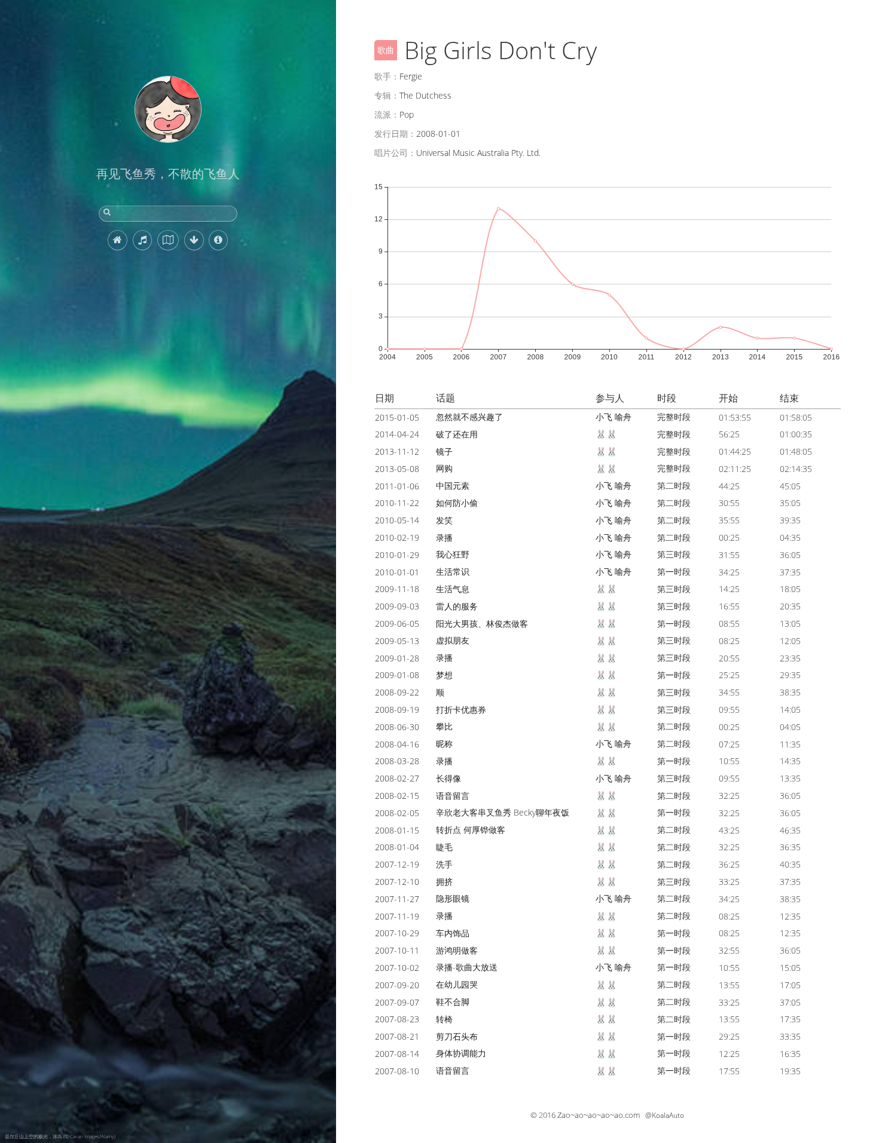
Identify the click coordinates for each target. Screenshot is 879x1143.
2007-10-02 (397, 967)
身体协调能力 (461, 1053)
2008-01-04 (397, 847)
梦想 (444, 675)
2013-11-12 (397, 451)
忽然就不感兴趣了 (469, 416)
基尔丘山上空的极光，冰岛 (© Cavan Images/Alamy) (60, 1136)
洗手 (444, 864)
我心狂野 (452, 554)
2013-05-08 (397, 468)
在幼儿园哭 (457, 984)
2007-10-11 (397, 950)
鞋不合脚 (452, 1001)
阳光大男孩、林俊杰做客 (482, 623)
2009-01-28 (397, 658)
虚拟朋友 (452, 640)
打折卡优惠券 (461, 709)
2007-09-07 (397, 1002)
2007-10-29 (397, 933)
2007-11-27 (397, 899)
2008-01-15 (397, 830)
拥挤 (444, 881)
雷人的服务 (457, 606)
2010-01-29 (397, 554)
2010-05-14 (397, 520)
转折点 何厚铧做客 (470, 829)
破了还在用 (457, 434)
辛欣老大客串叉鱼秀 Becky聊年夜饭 (502, 812)
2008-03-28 (397, 761)
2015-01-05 (397, 417)
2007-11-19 (397, 916)
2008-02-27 (397, 778)
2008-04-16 (397, 744)
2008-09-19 (397, 709)
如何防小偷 (457, 502)
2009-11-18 (397, 589)
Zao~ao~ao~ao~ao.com (598, 1115)
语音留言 (452, 795)
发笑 (444, 520)
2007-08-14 (397, 1053)
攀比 (444, 726)
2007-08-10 (397, 1071)
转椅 (444, 1019)
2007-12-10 (397, 881)
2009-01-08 (397, 675)
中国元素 (452, 485)
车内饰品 (452, 933)
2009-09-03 (397, 606)
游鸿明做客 (457, 950)
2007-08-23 (397, 1019)
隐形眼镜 (452, 898)
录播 (444, 537)
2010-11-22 (397, 502)
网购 (444, 468)
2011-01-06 (397, 486)
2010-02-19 (397, 537)
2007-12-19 (397, 864)
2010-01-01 (397, 572)
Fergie (410, 76)
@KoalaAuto (664, 1115)
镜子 (444, 451)
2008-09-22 (397, 692)
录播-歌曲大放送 (467, 967)
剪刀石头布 (457, 1036)
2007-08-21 (397, 1036)
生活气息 (452, 589)
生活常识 (452, 571)
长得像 (448, 778)
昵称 (444, 743)
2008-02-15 (397, 795)
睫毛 (444, 847)
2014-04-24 (397, 434)
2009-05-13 (397, 640)
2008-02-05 (397, 813)
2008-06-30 (397, 727)
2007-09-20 (397, 985)
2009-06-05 (397, 623)
